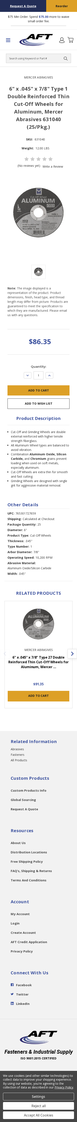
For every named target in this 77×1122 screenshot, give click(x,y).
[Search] (66, 58)
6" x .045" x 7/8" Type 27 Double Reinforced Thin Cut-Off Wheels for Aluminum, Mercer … (38, 662)
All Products (19, 760)
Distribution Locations (29, 852)
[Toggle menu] (9, 39)
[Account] (62, 40)
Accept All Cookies (38, 1115)
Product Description (38, 418)
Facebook (24, 985)
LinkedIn (23, 1003)
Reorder (62, 6)
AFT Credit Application (29, 942)
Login (15, 923)
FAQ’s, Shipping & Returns (31, 871)
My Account (20, 914)
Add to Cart (38, 696)
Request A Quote (23, 6)
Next (72, 653)
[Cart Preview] (70, 39)
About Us (18, 843)
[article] (38, 657)
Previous (5, 653)
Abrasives (17, 749)
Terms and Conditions (28, 880)
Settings (38, 1096)
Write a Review (53, 166)
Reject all (38, 1106)
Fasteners (17, 755)
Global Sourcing (23, 800)
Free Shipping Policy (27, 861)
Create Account (23, 932)
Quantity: (38, 367)
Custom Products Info (28, 790)
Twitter (22, 994)
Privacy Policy (22, 951)
